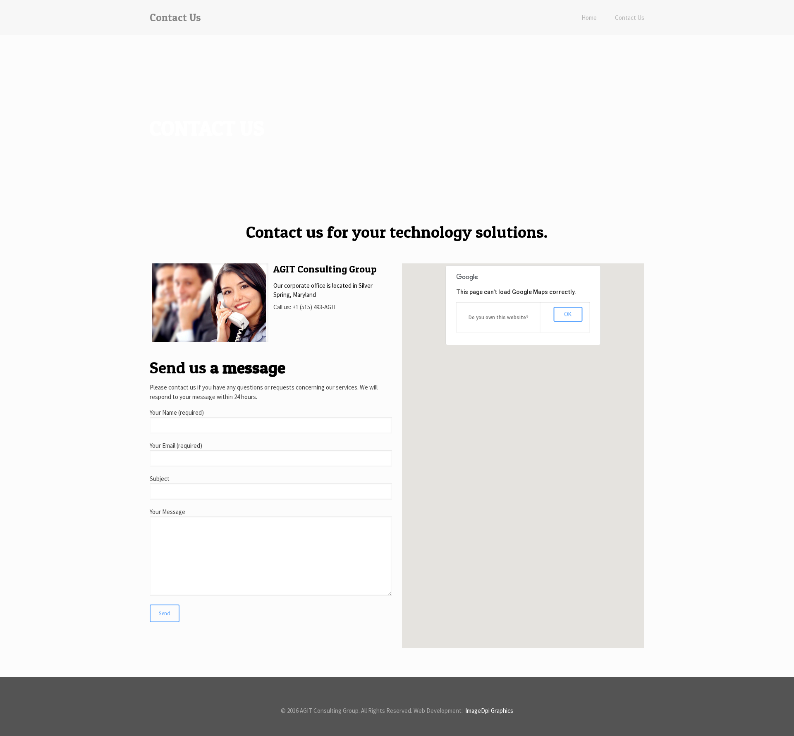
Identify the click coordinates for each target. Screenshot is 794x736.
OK (568, 314)
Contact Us (629, 18)
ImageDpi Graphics (488, 710)
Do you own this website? (499, 317)
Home (589, 18)
